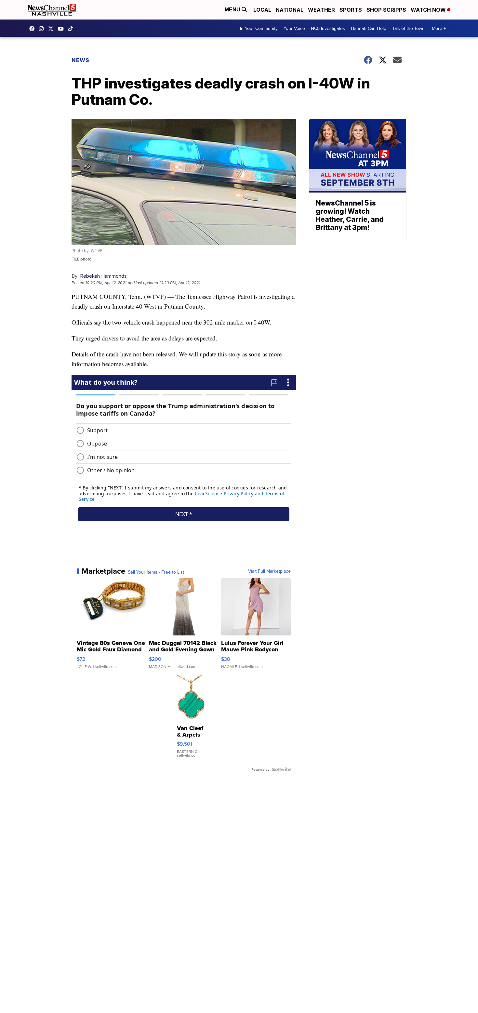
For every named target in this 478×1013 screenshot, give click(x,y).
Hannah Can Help (368, 28)
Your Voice (294, 28)
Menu (233, 9)
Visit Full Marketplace (269, 571)
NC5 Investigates (328, 28)
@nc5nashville (72, 28)
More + (439, 28)
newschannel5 (33, 28)
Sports (350, 10)
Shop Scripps (386, 10)
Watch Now (429, 10)
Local (262, 10)
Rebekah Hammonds (103, 276)
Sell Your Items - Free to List (156, 572)
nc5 (52, 28)
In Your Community (259, 28)
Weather (321, 10)
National (289, 10)
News (80, 60)
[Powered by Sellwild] (281, 769)
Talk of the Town (408, 28)
